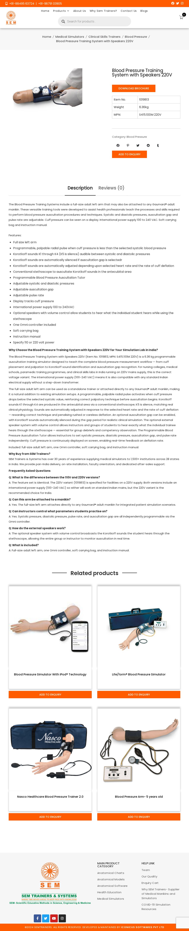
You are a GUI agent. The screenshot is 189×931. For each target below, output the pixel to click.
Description (80, 188)
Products (59, 11)
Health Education (109, 892)
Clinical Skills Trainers (104, 37)
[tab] (80, 188)
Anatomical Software (112, 886)
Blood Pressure (136, 37)
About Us (79, 11)
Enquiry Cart (150, 883)
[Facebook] (172, 3)
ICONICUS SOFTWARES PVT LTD (142, 927)
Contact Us (129, 11)
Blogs (144, 11)
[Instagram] (182, 3)
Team (146, 870)
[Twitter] (177, 3)
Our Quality (149, 876)
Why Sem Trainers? (103, 11)
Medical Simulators (69, 37)
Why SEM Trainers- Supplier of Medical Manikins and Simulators (161, 893)
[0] (181, 17)
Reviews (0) (111, 188)
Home (45, 11)
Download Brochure (133, 88)
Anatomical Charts (110, 873)
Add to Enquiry (129, 154)
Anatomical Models (111, 879)
